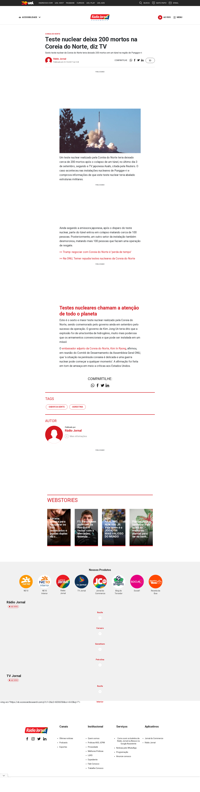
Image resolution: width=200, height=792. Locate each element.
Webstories (62, 500)
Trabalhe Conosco (95, 768)
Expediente (93, 760)
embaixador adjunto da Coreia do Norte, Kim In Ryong (94, 348)
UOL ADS (101, 3)
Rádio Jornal (59, 59)
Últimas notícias (66, 738)
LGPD (90, 755)
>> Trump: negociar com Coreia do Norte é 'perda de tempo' (95, 252)
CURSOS (80, 3)
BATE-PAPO (161, 3)
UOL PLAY (90, 3)
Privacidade (93, 747)
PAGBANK (70, 3)
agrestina (77, 407)
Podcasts (63, 743)
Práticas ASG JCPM (96, 743)
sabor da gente (57, 407)
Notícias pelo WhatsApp (126, 748)
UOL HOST (59, 3)
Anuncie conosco (123, 756)
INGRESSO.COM (46, 3)
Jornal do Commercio (154, 738)
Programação (122, 752)
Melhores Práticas (95, 751)
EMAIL (176, 3)
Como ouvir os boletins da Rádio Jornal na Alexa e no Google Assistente (128, 741)
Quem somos (93, 738)
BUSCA (147, 3)
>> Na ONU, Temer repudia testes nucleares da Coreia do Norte (97, 258)
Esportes (63, 747)
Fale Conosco (93, 764)
